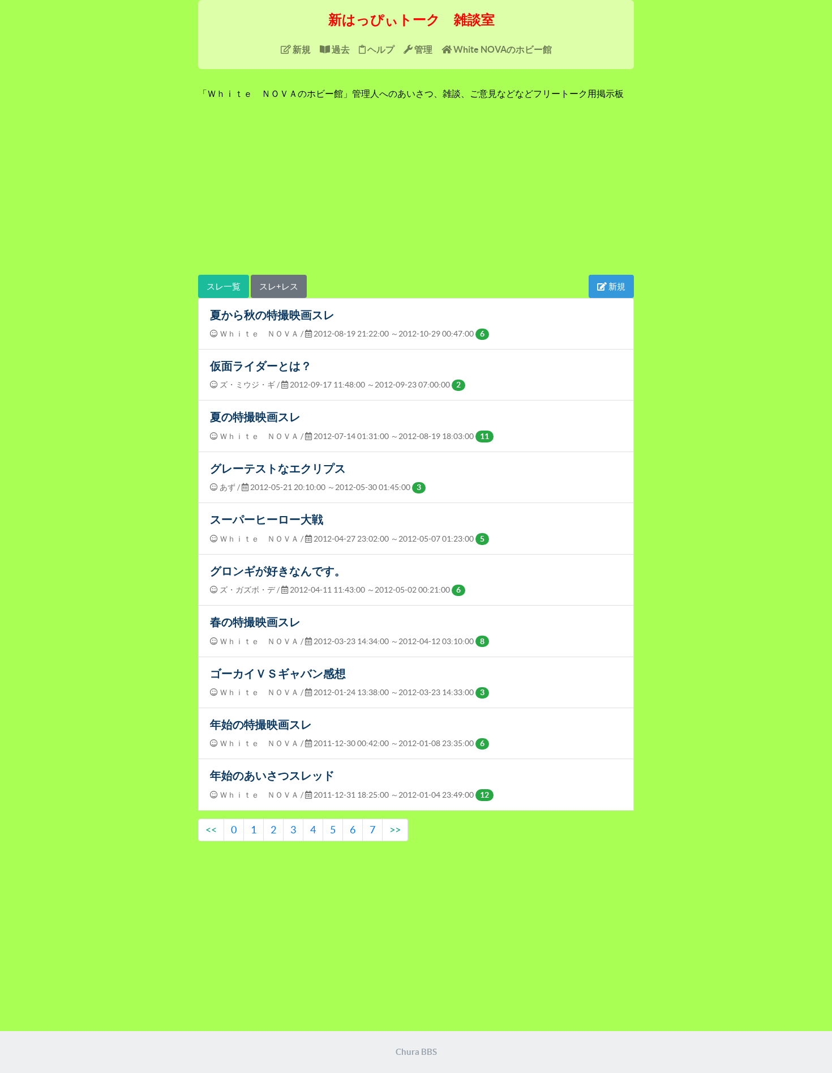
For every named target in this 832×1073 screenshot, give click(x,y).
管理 (422, 49)
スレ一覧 (224, 286)
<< (211, 830)
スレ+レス (278, 286)
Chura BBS (416, 1052)
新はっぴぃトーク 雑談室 (411, 19)
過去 (340, 49)
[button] (602, 286)
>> (395, 830)
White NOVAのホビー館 (502, 49)
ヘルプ (380, 49)
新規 (301, 49)
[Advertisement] (416, 187)
